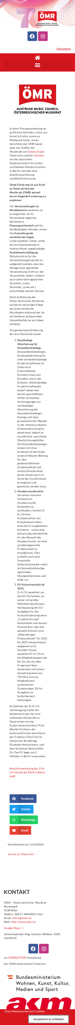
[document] (37, 512)
